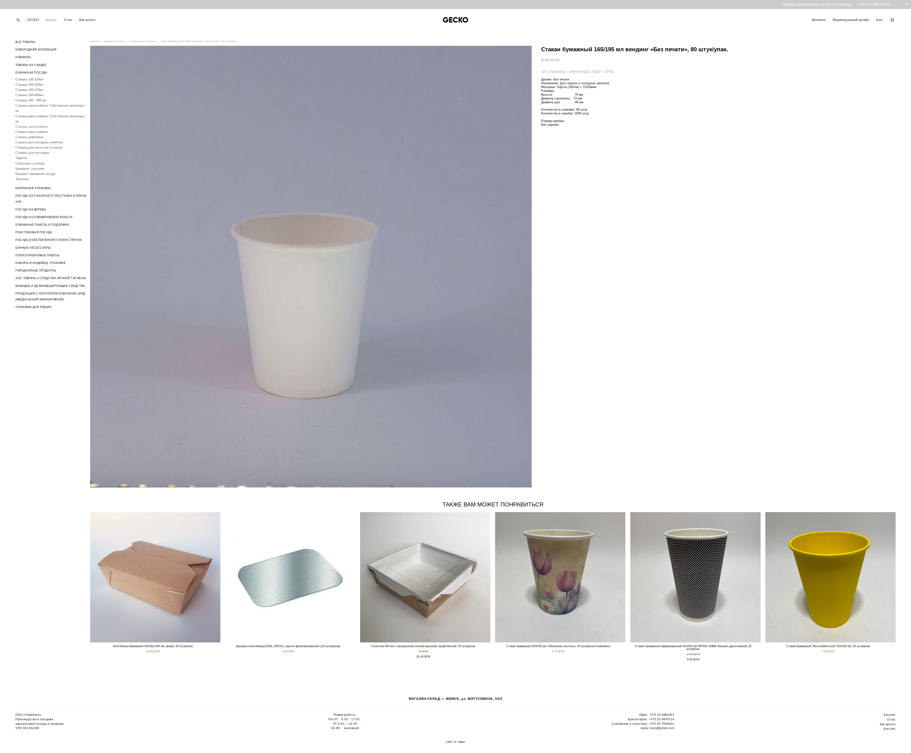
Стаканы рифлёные (29, 137)
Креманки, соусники (29, 168)
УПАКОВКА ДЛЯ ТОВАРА (33, 307)
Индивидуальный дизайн (851, 20)
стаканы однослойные (142, 41)
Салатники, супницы (30, 163)
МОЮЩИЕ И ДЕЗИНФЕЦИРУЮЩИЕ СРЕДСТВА (50, 286)
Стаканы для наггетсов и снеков (38, 147)
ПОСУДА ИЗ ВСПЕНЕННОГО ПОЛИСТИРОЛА (48, 240)
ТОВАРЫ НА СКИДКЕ (30, 65)
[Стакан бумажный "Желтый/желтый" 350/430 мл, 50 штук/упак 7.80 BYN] (830, 577)
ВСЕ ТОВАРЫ (25, 42)
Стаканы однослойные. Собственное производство (50, 108)
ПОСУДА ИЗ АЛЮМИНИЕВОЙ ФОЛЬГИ (44, 217)
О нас (68, 20)
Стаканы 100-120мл (29, 79)
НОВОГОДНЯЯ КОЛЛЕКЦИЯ (36, 49)
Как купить (87, 20)
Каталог (51, 20)
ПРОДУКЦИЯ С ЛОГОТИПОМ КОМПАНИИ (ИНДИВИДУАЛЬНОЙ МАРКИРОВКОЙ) (50, 296)
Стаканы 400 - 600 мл (30, 100)
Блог (879, 20)
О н (889, 719)
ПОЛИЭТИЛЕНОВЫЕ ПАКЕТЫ (37, 255)
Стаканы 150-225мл (29, 84)
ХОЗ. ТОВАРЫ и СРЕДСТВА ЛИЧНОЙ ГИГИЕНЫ (50, 278)
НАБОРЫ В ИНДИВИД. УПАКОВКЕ (40, 263)
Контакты (819, 20)
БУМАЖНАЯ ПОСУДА (31, 72)
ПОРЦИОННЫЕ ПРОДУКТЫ (35, 270)
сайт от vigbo (455, 742)
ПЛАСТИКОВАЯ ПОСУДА (33, 232)
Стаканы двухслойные (31, 132)
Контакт (890, 728)
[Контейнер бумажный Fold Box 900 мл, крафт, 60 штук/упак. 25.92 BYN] (155, 577)
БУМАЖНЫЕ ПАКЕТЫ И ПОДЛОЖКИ (42, 224)
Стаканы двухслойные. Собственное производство (50, 118)
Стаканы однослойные (31, 126)
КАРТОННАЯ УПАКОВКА (33, 188)
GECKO (33, 20)
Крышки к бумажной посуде (35, 174)
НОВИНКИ (23, 57)
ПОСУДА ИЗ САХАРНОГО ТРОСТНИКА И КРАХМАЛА (50, 198)
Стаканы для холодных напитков (39, 142)
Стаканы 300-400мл (29, 95)
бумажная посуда (114, 41)
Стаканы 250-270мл (29, 90)
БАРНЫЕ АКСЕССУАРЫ (33, 247)
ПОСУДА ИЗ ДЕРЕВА (30, 209)
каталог (94, 41)
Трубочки (21, 179)
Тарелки (21, 158)
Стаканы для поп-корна (32, 152)
